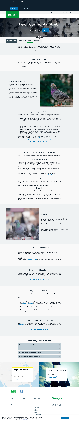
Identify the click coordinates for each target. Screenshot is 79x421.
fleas (59, 256)
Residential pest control (27, 402)
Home (7, 20)
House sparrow (37, 40)
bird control (40, 137)
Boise (49, 174)
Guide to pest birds (11, 40)
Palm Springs (27, 176)
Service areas (37, 398)
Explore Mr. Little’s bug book (56, 370)
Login (71, 12)
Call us (46, 30)
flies (43, 257)
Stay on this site (24, 9)
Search (60, 12)
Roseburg (53, 174)
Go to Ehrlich (13, 9)
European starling (22, 40)
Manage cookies (37, 414)
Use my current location (19, 379)
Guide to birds (14, 20)
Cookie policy (37, 404)
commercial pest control (31, 259)
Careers (36, 412)
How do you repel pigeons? (26, 345)
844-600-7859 (35, 30)
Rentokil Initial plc (60, 408)
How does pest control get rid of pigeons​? (30, 352)
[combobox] (22, 376)
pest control (21, 324)
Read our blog (52, 377)
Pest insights (25, 406)
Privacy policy (37, 402)
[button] (39, 37)
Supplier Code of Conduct (38, 409)
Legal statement (63, 409)
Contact (66, 12)
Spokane (19, 176)
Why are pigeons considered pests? (28, 349)
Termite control (25, 404)
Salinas (57, 174)
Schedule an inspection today (39, 141)
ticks (20, 257)
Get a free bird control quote (39, 330)
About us (24, 408)
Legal (35, 400)
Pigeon (29, 40)
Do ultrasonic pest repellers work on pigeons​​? (31, 356)
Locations (54, 12)
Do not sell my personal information (39, 406)
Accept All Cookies (64, 418)
